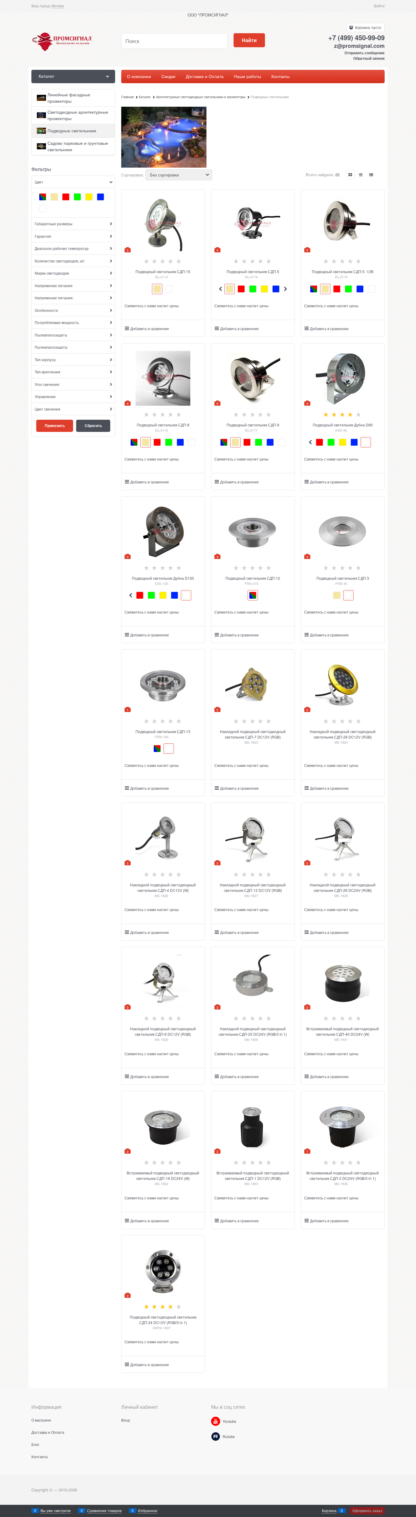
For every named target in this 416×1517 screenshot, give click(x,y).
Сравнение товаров (104, 1510)
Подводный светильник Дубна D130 (163, 578)
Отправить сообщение (364, 52)
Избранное (147, 1510)
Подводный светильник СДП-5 (253, 271)
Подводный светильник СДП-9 (253, 424)
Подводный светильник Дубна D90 (343, 424)
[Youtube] (215, 1421)
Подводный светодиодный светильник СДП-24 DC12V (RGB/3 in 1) (163, 1319)
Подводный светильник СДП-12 (252, 578)
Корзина (329, 1510)
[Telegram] (215, 1436)
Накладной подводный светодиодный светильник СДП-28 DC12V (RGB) (342, 734)
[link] (57, 6)
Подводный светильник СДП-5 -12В (342, 271)
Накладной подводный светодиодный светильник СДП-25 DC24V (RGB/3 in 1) (253, 1031)
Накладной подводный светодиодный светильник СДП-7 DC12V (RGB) (253, 734)
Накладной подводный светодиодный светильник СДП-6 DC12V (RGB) (163, 1031)
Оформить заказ (367, 1510)
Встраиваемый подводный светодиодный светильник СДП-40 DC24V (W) (342, 1031)
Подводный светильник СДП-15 (163, 271)
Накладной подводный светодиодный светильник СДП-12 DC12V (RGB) (253, 887)
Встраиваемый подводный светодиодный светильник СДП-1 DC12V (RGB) (253, 1175)
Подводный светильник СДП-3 (342, 578)
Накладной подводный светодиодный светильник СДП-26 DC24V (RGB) (342, 887)
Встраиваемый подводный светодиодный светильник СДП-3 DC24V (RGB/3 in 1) (342, 1175)
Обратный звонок (369, 58)
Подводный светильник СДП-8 (163, 424)
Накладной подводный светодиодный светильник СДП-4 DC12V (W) (163, 887)
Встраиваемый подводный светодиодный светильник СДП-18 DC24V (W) (163, 1175)
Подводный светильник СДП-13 (163, 731)
